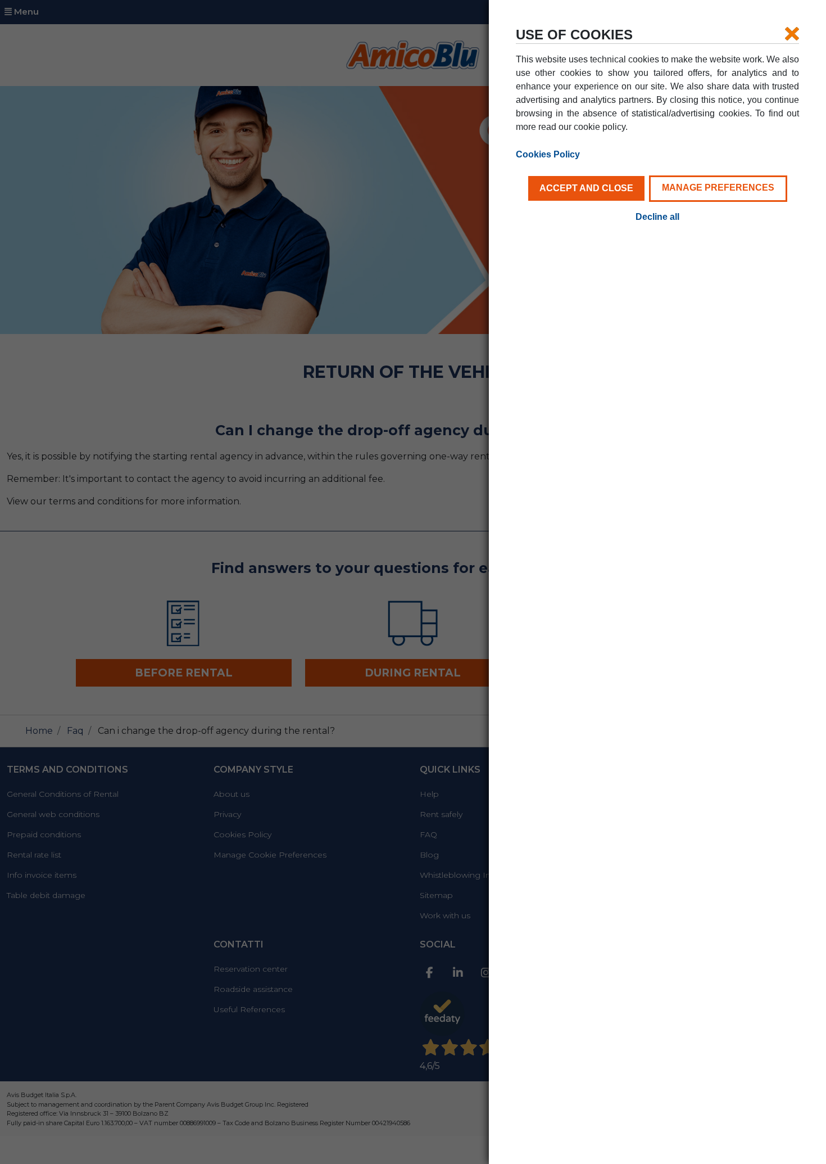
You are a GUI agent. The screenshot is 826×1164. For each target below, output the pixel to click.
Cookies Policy (548, 154)
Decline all (657, 217)
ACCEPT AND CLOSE (586, 188)
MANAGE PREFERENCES (718, 187)
